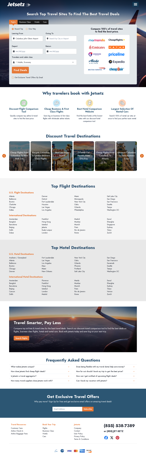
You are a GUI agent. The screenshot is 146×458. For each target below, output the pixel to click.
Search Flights (21, 338)
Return (48, 46)
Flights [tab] (13, 22)
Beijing (11, 227)
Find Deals (20, 70)
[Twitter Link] (112, 438)
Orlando (77, 207)
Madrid (77, 219)
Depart (15, 46)
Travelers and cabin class (22, 57)
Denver (44, 196)
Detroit (44, 199)
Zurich (109, 232)
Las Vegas (46, 207)
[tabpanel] (73, 55)
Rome (76, 232)
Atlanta (11, 196)
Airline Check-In (17, 431)
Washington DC (113, 210)
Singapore (111, 224)
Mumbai (77, 222)
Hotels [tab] (36, 22)
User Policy (78, 433)
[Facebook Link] (107, 438)
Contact (77, 431)
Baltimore (12, 199)
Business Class (48, 431)
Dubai (11, 232)
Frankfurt (45, 219)
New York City (79, 201)
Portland (77, 268)
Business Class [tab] (25, 22)
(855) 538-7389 (119, 426)
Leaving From (17, 33)
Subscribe (88, 409)
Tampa (109, 207)
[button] (4, 156)
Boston (11, 201)
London (45, 232)
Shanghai (110, 222)
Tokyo (109, 230)
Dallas (11, 210)
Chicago (12, 207)
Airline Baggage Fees (19, 433)
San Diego (111, 199)
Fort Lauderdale (48, 201)
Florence (45, 280)
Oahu (76, 204)
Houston (45, 204)
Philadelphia (79, 210)
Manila (76, 280)
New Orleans (47, 271)
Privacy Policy (79, 436)
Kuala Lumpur (47, 230)
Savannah (110, 263)
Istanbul (45, 224)
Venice (109, 291)
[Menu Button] (135, 4)
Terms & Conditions (81, 439)
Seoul (109, 219)
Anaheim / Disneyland (17, 257)
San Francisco (112, 201)
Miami (76, 196)
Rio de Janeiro (79, 230)
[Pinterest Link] (118, 438)
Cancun (12, 291)
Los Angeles (46, 210)
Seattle (109, 204)
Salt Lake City (112, 196)
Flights (45, 428)
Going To (49, 33)
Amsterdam (13, 219)
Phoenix (77, 266)
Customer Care (17, 428)
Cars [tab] (45, 22)
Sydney (110, 227)
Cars (44, 436)
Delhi (11, 230)
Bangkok (12, 222)
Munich (77, 224)
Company (77, 428)
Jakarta (44, 227)
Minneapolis (78, 199)
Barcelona (13, 224)
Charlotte (12, 204)
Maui (43, 266)
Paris (76, 227)
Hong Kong (46, 222)
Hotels (45, 433)
